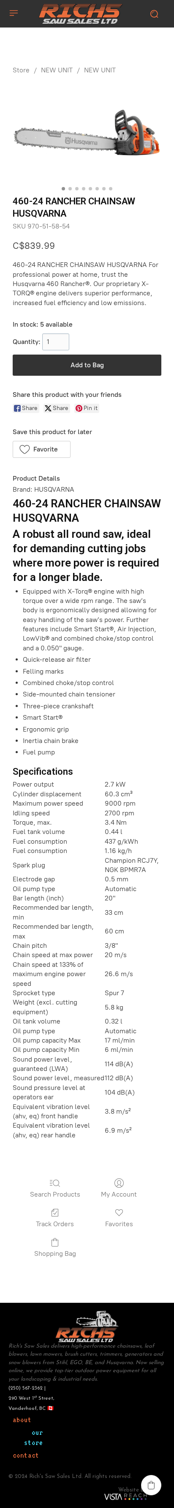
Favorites (119, 1224)
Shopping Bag (55, 1253)
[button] (42, 449)
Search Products (55, 1194)
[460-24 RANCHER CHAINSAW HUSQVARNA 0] (87, 133)
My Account (119, 1194)
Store (21, 70)
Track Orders (55, 1224)
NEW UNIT (57, 70)
